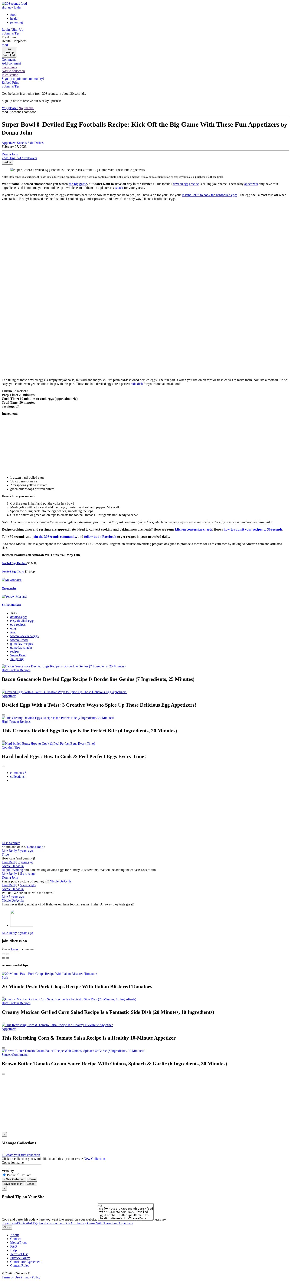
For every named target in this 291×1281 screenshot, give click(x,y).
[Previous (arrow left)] (3, 958)
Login (6, 29)
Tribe (5, 854)
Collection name (13, 1162)
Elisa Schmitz (11, 843)
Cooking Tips (11, 747)
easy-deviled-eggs (22, 621)
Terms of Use (19, 1254)
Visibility (8, 1171)
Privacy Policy (20, 1258)
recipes (15, 651)
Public (11, 1175)
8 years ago (25, 850)
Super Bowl (18, 655)
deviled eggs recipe (186, 184)
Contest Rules (19, 1265)
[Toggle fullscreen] (7, 954)
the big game (78, 184)
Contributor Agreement (25, 1262)
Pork (5, 977)
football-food (19, 640)
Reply (13, 850)
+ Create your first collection (21, 1155)
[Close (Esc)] (3, 954)
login (17, 7)
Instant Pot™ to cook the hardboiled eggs (209, 195)
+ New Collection (13, 1179)
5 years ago (28, 873)
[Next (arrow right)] (7, 958)
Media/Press (18, 1242)
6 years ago (25, 862)
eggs (13, 628)
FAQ (13, 1246)
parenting (16, 22)
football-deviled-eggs (24, 636)
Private (26, 1175)
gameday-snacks (21, 647)
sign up (7, 7)
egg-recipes (18, 624)
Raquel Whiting (12, 870)
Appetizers (9, 143)
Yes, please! (10, 108)
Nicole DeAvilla (13, 866)
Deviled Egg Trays (13, 571)
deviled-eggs (18, 617)
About (14, 1235)
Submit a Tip (10, 33)
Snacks (22, 143)
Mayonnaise (9, 588)
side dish (137, 384)
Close (32, 1179)
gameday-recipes (21, 644)
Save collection (12, 1183)
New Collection (94, 1159)
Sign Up (17, 29)
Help (13, 1250)
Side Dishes (35, 143)
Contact (15, 1239)
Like (5, 850)
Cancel (31, 1183)
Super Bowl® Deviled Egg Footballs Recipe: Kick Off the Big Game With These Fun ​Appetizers (67, 1223)
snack (119, 187)
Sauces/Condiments (15, 1054)
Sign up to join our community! (23, 78)
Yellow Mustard (11, 604)
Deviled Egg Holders (14, 563)
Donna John (35, 847)
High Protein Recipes (16, 670)
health (14, 18)
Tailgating (17, 659)
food (13, 14)
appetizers (251, 184)
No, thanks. (26, 108)
